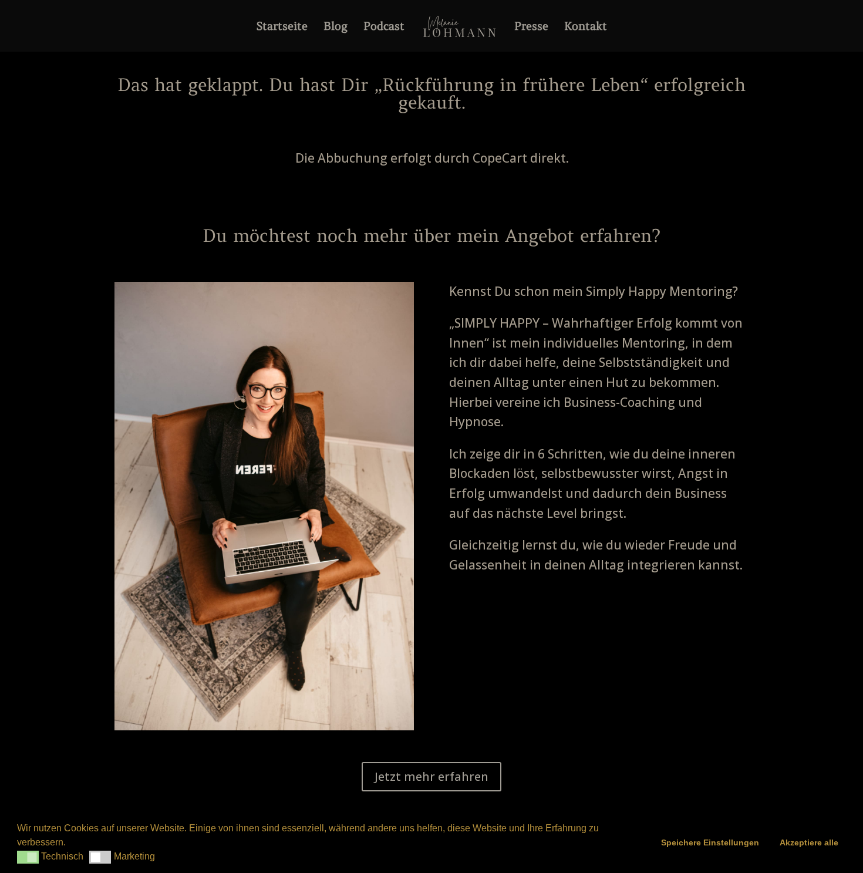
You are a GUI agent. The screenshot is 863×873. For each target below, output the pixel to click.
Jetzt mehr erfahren (431, 776)
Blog (335, 27)
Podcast (383, 27)
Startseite (282, 27)
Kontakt (585, 27)
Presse (531, 27)
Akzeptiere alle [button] (809, 842)
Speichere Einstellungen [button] (710, 842)
